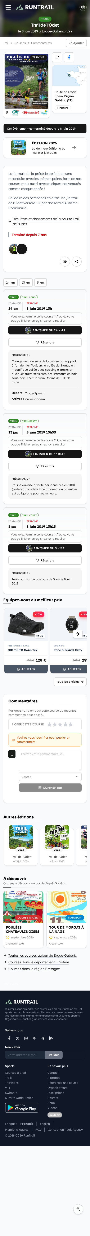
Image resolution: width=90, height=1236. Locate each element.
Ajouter (78, 43)
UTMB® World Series (19, 1098)
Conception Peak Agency (65, 1129)
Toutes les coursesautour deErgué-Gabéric (42, 955)
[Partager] (77, 262)
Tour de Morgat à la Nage (66, 929)
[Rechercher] (78, 1209)
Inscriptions (56, 1093)
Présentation (21, 355)
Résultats (47, 342)
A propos (54, 1078)
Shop (51, 1103)
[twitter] (17, 1038)
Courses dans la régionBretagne (34, 969)
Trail (6, 43)
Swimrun (11, 1093)
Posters (53, 1098)
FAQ (38, 1129)
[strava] (34, 1038)
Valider (54, 1055)
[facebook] (69, 57)
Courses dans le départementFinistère (38, 962)
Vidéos (52, 1108)
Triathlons (12, 1083)
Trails (8, 1078)
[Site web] (57, 57)
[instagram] (26, 1038)
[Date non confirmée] (7, 937)
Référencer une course (63, 1083)
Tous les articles (67, 682)
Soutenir (54, 1114)
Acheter (28, 669)
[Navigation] (8, 7)
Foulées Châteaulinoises (22, 929)
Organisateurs (57, 1088)
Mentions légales (16, 1129)
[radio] (49, 724)
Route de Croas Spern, (65, 96)
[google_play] (51, 1038)
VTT (7, 1088)
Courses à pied (15, 1073)
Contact (53, 1073)
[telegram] (43, 1038)
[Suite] (77, 634)
